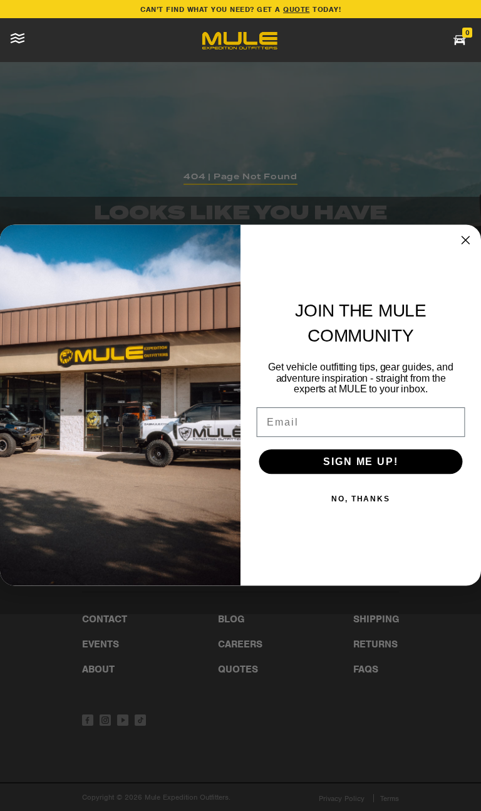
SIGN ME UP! (360, 461)
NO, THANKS (360, 498)
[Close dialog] (466, 240)
